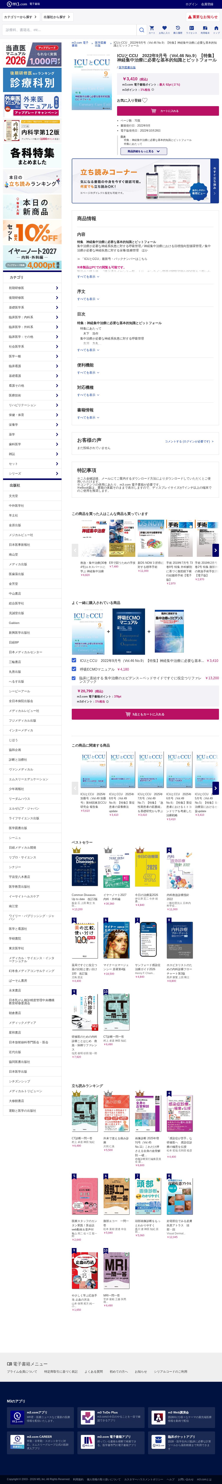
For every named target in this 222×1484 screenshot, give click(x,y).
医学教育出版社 (19, 886)
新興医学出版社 (19, 632)
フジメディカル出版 (22, 720)
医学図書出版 (18, 828)
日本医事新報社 (19, 544)
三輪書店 (15, 662)
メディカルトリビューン (25, 1091)
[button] (215, 550)
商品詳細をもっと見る (141, 151)
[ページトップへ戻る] (210, 1477)
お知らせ (141, 1371)
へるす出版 (16, 681)
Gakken (14, 623)
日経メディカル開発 (22, 847)
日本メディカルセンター (25, 652)
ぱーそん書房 (18, 980)
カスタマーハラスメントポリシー (143, 1479)
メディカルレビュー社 (24, 710)
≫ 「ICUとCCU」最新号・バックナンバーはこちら (112, 259)
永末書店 (15, 990)
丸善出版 (15, 671)
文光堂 (13, 496)
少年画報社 (16, 789)
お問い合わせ (186, 1479)
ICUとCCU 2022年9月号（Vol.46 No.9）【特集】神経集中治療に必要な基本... (142, 661)
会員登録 (207, 4)
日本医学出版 (18, 1071)
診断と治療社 (18, 759)
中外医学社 (16, 505)
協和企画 (15, 750)
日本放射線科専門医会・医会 (28, 1042)
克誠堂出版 (16, 613)
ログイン (192, 4)
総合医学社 (16, 603)
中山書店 (15, 593)
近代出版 (15, 1052)
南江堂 (13, 906)
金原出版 (15, 525)
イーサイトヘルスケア (24, 896)
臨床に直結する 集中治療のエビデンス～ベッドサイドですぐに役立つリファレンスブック (140, 679)
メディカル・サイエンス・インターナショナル (31, 959)
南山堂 (13, 554)
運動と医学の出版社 (22, 1110)
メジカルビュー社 (21, 535)
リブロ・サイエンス (22, 857)
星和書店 (15, 1032)
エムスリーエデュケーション (28, 779)
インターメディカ (21, 730)
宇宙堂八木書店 (19, 877)
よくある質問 (94, 1371)
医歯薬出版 (16, 574)
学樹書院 (15, 938)
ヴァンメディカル (21, 769)
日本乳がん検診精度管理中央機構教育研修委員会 (31, 1001)
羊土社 (13, 515)
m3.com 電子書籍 (80, 44)
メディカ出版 (18, 564)
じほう (13, 740)
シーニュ (15, 837)
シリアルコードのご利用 (170, 1371)
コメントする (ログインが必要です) (188, 441)
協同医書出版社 (19, 1062)
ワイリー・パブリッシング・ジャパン (31, 917)
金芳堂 (13, 583)
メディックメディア (22, 1022)
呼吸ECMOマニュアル (97, 669)
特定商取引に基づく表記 (61, 1371)
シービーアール (19, 691)
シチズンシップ (19, 1081)
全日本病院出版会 (21, 701)
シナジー (15, 867)
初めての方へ (119, 1371)
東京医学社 (16, 948)
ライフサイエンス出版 (24, 818)
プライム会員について (22, 1371)
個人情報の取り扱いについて (104, 1479)
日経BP (14, 642)
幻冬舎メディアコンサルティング (31, 971)
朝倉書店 (15, 1013)
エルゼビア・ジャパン (24, 808)
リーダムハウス (19, 798)
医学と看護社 (18, 928)
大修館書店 (16, 1101)
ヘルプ (171, 1479)
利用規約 (78, 1479)
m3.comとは (204, 1479)
